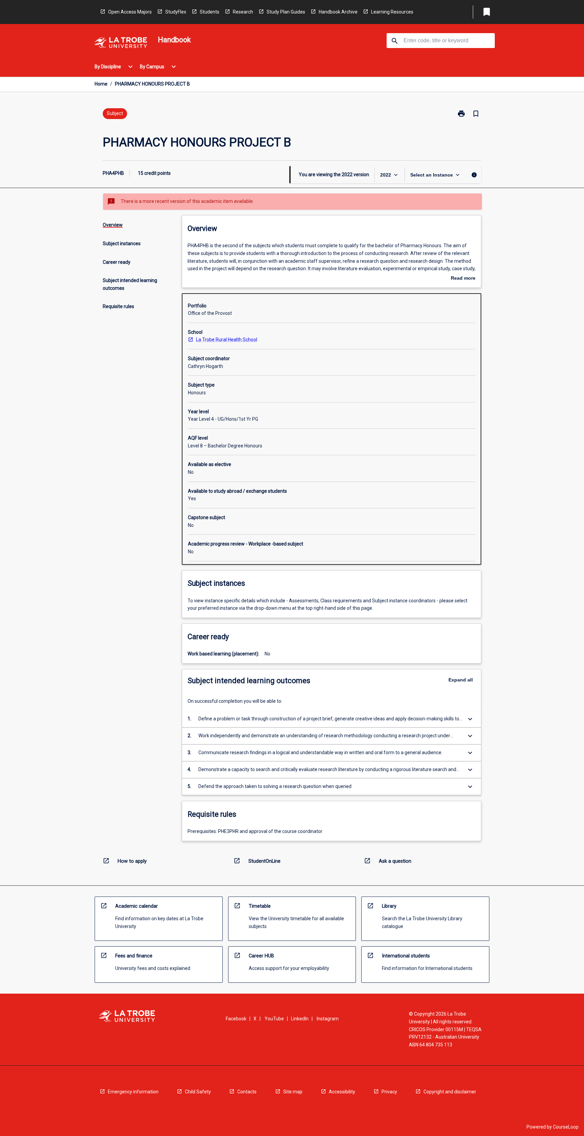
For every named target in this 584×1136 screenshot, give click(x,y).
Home (101, 84)
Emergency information (133, 1091)
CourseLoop (566, 1127)
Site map (292, 1091)
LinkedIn (300, 1018)
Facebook (236, 1018)
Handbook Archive (338, 12)
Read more (463, 278)
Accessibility (342, 1091)
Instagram (328, 1018)
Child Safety (198, 1091)
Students (209, 12)
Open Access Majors (130, 12)
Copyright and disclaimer (449, 1091)
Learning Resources (392, 12)
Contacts (247, 1091)
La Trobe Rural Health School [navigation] (226, 339)
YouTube (274, 1018)
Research (243, 12)
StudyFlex (175, 12)
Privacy (389, 1091)
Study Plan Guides (286, 12)
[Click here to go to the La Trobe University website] (120, 44)
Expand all (460, 679)
